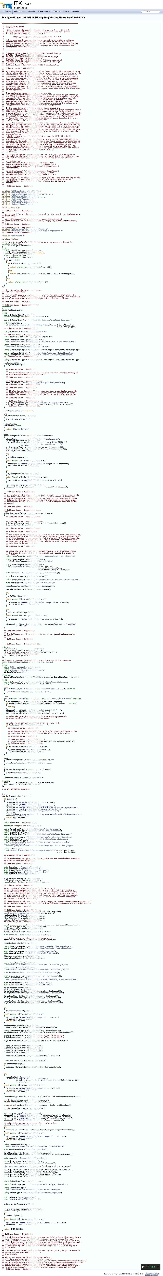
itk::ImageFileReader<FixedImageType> (51, 946)
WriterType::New (25, 1198)
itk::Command (47, 662)
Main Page (7, 11)
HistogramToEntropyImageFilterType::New (42, 383)
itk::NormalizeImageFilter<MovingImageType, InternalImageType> (37, 969)
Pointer (13, 670)
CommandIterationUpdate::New (34, 935)
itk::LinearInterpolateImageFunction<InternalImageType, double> (37, 842)
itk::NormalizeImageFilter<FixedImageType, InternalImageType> (36, 965)
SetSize (21, 915)
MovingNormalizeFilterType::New (43, 976)
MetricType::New (25, 874)
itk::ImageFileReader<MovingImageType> (53, 948)
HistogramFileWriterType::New (51, 403)
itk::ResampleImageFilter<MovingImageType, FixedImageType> (35, 1146)
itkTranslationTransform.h (25, 193)
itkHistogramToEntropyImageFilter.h (29, 229)
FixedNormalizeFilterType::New (42, 973)
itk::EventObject (49, 688)
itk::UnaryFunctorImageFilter (22, 566)
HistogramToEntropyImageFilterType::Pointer (27, 346)
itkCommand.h (18, 236)
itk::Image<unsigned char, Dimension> (57, 556)
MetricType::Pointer (36, 331)
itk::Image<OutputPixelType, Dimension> (47, 1184)
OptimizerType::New (30, 869)
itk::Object (17, 688)
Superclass (15, 669)
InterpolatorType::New (35, 870)
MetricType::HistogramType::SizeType (22, 913)
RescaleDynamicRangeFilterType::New (39, 573)
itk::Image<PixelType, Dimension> (43, 829)
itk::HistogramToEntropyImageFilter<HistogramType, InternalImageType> (40, 341)
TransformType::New (30, 867)
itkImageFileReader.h (22, 199)
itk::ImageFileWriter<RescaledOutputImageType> (56, 579)
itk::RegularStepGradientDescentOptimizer (46, 682)
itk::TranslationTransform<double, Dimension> (48, 837)
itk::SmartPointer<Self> (32, 670)
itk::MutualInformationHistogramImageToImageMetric (31, 325)
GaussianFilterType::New (37, 983)
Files (65, 11)
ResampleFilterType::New (32, 1158)
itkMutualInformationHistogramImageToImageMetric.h (37, 231)
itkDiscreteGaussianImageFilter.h (28, 198)
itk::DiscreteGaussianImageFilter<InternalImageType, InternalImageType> (41, 979)
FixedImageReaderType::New (41, 951)
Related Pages (19, 11)
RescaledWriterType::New (40, 583)
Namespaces (43, 11)
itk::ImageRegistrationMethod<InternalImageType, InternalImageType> (39, 846)
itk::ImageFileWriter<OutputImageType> (55, 353)
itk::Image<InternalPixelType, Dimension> (50, 320)
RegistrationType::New (35, 872)
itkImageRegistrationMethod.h (26, 191)
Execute (7, 688)
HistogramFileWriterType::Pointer (56, 355)
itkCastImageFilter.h (22, 204)
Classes (56, 11)
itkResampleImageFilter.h (24, 203)
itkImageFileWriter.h (22, 201)
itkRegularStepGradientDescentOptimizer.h (32, 194)
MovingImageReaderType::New (42, 953)
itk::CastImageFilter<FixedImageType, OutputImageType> (33, 1189)
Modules (31, 11)
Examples (76, 11)
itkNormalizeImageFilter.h (25, 196)
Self (12, 667)
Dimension (39, 317)
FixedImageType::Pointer (15, 1166)
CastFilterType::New (28, 1199)
